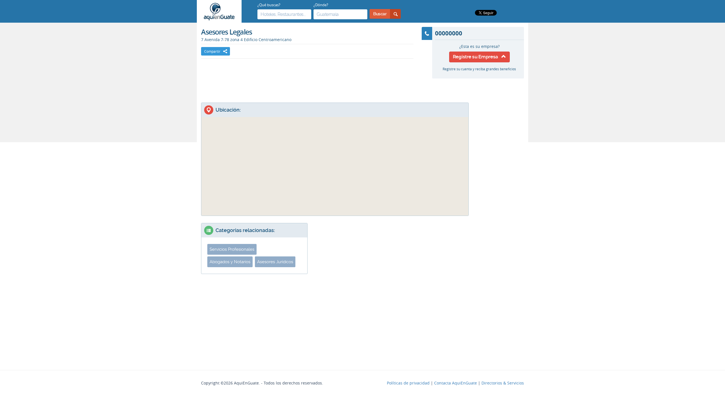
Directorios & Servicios (502, 383)
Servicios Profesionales (232, 249)
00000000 (448, 33)
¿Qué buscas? (268, 4)
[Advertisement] (307, 75)
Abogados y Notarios (230, 261)
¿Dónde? (321, 4)
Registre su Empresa (477, 57)
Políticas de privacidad (408, 383)
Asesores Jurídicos (275, 261)
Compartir (212, 51)
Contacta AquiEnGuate (455, 383)
